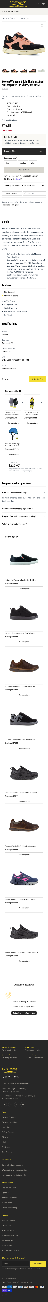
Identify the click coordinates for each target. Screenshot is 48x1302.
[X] (16, 1104)
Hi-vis (4, 1142)
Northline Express (9, 1197)
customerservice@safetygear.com (16, 1083)
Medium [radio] (23, 163)
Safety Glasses (8, 1132)
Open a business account (12, 1165)
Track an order (8, 1230)
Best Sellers (7, 1152)
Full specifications (9, 120)
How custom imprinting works (14, 1175)
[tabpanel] (24, 43)
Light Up (5, 1192)
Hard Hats (6, 1127)
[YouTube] (22, 1104)
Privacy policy (8, 1245)
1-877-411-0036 (12, 1077)
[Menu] (4, 4)
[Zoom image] (42, 25)
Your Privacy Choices (10, 1250)
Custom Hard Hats (9, 1122)
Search (4, 1295)
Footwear (6, 1147)
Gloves (5, 1137)
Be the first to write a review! (24, 1013)
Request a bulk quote (10, 205)
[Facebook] (4, 1104)
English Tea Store (9, 1187)
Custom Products (9, 1117)
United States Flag (9, 1207)
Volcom (5, 88)
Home (4, 18)
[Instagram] (10, 1104)
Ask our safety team (31, 143)
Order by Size (37, 379)
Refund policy (7, 1240)
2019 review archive (10, 1235)
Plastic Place (7, 1202)
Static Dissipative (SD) (19, 18)
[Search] (37, 4)
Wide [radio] (33, 163)
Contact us (6, 1225)
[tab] (6, 71)
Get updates (38, 1263)
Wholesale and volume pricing (14, 1170)
